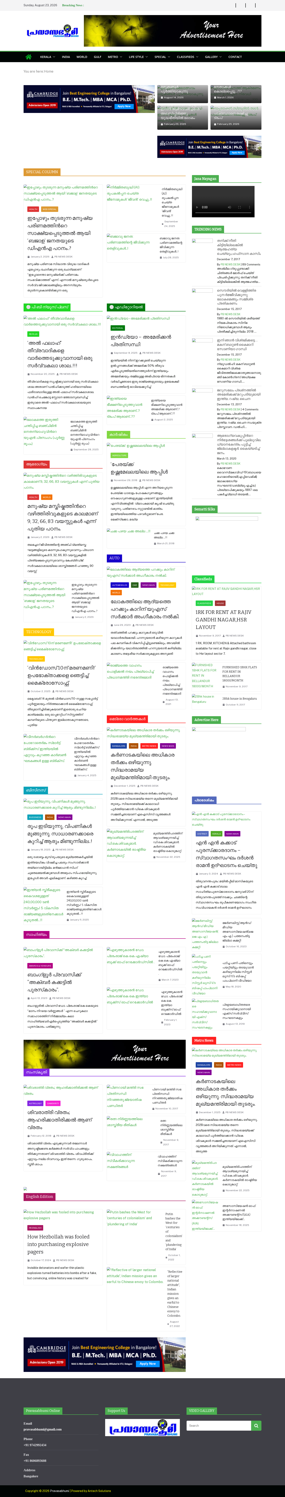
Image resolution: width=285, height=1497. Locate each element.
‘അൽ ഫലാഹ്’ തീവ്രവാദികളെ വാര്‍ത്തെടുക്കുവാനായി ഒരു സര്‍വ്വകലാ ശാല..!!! (59, 354)
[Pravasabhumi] (28, 57)
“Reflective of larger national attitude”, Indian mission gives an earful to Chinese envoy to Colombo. (174, 1294)
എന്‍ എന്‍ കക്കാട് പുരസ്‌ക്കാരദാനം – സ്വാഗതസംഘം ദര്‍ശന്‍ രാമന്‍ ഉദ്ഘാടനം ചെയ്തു (226, 854)
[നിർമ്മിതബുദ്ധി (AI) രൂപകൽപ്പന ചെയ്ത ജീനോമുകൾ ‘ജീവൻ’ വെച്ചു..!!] (133, 207)
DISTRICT (202, 833)
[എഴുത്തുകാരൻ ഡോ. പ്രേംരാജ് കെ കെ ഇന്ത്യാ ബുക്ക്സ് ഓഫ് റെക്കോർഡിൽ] (132, 1008)
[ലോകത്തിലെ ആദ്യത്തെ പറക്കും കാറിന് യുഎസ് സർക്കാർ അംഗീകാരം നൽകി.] (146, 573)
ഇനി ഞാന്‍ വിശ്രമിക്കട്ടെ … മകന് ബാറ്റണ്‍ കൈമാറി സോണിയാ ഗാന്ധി (237, 344)
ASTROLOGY (35, 1103)
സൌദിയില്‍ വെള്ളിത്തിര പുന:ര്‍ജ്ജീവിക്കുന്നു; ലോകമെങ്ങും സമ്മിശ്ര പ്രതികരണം (236, 296)
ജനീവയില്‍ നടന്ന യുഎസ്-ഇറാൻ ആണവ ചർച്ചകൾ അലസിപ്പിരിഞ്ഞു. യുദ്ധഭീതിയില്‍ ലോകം (182, 111)
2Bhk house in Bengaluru (239, 698)
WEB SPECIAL (50, 209)
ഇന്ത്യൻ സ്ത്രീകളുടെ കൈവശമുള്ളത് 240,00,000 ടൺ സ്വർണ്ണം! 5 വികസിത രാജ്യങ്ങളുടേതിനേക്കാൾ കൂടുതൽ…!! (84, 903)
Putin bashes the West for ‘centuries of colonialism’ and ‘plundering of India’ (173, 1231)
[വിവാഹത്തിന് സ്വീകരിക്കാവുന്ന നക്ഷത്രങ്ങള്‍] (131, 1166)
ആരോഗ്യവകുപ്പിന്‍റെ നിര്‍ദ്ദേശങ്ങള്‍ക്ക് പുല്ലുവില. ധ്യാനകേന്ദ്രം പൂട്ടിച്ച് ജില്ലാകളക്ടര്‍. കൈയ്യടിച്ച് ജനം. (239, 444)
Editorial (117, 328)
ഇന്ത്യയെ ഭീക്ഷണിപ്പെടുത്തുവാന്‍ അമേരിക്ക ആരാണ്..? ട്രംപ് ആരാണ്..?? (166, 407)
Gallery (211, 57)
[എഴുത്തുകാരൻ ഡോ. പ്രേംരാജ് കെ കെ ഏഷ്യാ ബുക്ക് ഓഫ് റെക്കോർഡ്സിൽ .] (131, 966)
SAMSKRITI (53, 1103)
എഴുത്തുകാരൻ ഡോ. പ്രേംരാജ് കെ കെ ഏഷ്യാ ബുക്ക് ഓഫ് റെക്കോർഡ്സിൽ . (170, 963)
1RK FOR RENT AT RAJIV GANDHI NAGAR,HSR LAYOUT (224, 619)
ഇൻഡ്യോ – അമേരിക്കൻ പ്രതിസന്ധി (141, 340)
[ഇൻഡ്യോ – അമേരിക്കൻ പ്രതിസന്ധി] (146, 319)
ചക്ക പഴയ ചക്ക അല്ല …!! (164, 535)
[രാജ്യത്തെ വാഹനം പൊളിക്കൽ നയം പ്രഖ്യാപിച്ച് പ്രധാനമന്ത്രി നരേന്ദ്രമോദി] (133, 686)
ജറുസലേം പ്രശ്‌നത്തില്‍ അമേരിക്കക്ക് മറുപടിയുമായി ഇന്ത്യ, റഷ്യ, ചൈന (238, 394)
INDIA (66, 57)
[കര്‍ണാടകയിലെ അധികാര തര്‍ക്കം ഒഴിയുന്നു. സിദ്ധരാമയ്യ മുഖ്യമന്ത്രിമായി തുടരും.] (146, 733)
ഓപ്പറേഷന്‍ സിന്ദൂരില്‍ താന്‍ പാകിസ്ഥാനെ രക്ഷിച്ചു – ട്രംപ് (236, 113)
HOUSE (220, 603)
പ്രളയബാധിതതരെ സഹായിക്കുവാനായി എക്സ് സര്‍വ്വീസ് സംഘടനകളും (236, 1011)
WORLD (82, 57)
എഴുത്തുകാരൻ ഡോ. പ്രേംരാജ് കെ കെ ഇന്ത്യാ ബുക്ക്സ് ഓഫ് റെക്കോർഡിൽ (171, 1003)
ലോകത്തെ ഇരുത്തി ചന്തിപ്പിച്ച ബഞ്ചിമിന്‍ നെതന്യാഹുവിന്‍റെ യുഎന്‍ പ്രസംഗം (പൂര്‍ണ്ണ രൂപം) (84, 432)
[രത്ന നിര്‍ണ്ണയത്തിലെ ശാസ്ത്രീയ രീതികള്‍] (132, 1132)
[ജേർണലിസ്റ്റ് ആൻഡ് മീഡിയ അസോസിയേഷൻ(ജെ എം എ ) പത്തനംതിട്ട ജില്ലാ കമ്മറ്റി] (205, 934)
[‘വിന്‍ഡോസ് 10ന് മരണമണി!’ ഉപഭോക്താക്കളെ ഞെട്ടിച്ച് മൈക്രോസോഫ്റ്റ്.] (63, 646)
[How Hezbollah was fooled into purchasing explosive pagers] (63, 1215)
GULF (97, 57)
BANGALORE (118, 746)
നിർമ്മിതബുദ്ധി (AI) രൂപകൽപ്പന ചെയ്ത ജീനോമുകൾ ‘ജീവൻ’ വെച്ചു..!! (172, 202)
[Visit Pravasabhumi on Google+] (138, 1444)
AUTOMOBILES (119, 585)
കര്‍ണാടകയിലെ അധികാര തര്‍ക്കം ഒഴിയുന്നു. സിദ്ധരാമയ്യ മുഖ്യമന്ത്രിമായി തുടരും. (142, 766)
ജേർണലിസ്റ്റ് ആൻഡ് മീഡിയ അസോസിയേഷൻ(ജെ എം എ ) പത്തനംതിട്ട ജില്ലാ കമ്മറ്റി (237, 931)
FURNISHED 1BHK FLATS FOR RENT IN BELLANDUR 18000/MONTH (239, 674)
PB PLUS (33, 334)
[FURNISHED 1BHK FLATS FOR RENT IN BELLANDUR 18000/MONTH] (205, 677)
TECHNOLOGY (36, 659)
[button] (53, 57)
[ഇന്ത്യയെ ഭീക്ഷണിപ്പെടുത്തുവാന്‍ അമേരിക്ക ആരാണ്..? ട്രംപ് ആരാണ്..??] (127, 410)
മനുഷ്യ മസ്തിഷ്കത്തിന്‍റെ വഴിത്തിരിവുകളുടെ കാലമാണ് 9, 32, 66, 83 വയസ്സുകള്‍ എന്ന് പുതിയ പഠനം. (62, 517)
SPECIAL (160, 57)
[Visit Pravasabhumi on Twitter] (131, 1444)
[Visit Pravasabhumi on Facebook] (146, 1444)
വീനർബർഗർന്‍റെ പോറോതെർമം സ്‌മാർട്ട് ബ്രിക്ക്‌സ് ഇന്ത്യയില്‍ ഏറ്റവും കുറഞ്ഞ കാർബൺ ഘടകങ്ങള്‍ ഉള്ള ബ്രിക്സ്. (86, 754)
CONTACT (235, 57)
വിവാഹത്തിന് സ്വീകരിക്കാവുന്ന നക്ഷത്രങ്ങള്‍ (170, 1161)
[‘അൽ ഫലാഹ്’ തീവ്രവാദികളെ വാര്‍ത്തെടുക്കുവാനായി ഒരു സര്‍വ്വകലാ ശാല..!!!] (63, 322)
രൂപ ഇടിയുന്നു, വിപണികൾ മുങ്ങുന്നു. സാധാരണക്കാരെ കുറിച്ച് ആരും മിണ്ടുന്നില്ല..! (60, 833)
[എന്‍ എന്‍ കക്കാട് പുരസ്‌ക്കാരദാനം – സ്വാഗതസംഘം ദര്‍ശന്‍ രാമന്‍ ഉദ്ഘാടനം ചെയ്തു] (226, 819)
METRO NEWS (149, 746)
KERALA (45, 57)
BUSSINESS (35, 817)
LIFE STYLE (136, 57)
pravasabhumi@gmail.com (43, 1429)
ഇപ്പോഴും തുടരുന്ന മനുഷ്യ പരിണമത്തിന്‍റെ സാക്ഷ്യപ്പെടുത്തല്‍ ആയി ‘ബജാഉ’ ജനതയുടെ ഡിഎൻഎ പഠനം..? (60, 233)
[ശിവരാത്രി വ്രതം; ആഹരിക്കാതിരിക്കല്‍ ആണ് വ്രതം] (63, 1091)
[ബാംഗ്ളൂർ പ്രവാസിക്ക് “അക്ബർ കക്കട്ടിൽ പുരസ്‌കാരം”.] (63, 953)
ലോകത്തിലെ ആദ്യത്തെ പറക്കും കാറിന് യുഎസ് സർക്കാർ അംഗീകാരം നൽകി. (145, 609)
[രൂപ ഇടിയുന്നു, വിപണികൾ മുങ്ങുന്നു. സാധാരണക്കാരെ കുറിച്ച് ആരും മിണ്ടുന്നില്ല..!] (63, 805)
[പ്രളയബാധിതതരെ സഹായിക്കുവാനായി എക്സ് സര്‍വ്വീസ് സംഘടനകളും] (205, 1014)
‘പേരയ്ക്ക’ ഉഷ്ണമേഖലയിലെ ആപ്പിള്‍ (140, 468)
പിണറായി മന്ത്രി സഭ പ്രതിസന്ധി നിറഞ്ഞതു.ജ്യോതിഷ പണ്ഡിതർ (167, 1096)
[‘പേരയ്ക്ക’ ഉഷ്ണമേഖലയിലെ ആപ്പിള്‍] (146, 446)
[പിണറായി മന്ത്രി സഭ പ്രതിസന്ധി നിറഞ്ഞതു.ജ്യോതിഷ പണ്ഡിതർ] (128, 1099)
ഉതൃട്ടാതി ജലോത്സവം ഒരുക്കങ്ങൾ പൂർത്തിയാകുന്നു (178, 87)
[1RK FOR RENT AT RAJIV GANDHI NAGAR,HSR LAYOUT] (226, 591)
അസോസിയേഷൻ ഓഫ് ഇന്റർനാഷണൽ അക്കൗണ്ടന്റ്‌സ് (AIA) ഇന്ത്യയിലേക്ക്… (238, 1212)
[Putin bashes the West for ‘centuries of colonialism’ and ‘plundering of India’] (134, 1237)
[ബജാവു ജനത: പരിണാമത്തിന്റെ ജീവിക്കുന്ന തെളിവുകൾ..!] (131, 248)
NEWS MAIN (64, 817)
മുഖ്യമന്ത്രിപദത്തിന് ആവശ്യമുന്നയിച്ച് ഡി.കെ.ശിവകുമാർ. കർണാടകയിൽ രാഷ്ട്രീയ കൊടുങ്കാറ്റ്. (167, 842)
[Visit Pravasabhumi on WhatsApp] (107, 1444)
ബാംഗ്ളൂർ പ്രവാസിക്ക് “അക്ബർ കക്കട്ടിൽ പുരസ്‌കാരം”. (54, 982)
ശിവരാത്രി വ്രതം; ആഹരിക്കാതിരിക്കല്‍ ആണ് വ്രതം (59, 1119)
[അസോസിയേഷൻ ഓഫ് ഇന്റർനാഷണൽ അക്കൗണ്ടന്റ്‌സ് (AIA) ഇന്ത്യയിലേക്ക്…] (205, 1215)
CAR (135, 585)
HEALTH (33, 209)
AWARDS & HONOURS (40, 965)
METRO (113, 57)
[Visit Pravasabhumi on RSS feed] (115, 1444)
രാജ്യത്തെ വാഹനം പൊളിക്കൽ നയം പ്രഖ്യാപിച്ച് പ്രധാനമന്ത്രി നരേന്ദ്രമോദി (172, 680)
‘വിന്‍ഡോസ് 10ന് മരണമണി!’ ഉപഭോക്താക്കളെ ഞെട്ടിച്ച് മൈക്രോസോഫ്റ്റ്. (61, 675)
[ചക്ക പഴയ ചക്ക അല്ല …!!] (128, 538)
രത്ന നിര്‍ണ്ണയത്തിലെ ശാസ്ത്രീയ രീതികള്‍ (171, 1127)
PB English (35, 1228)
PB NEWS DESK (63, 256)
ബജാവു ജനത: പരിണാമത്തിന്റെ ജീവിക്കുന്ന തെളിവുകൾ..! (171, 245)
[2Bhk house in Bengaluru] (205, 702)
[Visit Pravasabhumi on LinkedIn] (123, 1444)
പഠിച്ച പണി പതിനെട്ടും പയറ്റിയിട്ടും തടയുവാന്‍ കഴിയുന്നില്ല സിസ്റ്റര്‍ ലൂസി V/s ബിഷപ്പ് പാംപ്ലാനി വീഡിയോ (238, 971)
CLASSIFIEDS (185, 57)
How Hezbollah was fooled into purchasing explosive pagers (58, 1244)
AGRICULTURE (119, 455)
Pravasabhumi (59, 1491)
